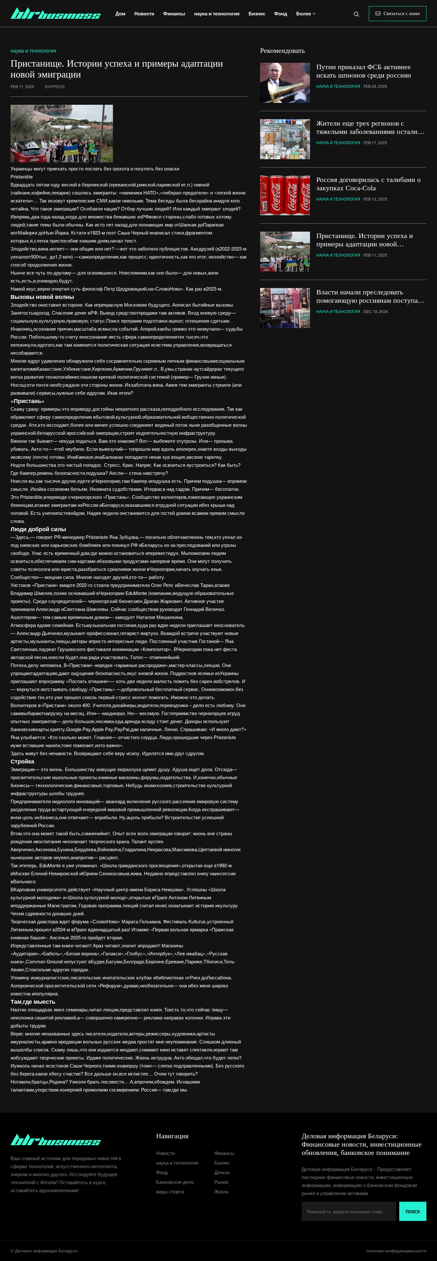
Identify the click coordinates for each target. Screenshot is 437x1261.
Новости (144, 13)
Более (303, 13)
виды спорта (170, 1191)
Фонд (280, 13)
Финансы (174, 13)
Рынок (221, 1181)
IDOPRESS (55, 86)
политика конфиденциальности (396, 1251)
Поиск (413, 1211)
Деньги (221, 1172)
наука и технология (217, 13)
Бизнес (257, 13)
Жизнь (221, 1191)
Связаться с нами (402, 13)
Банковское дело (175, 1181)
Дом (120, 13)
